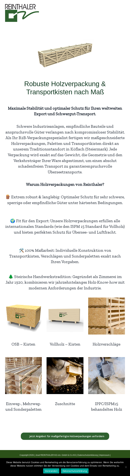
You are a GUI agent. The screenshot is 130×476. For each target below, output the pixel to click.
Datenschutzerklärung (88, 455)
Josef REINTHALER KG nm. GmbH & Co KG (55, 455)
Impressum (104, 455)
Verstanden (51, 471)
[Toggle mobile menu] (123, 12)
